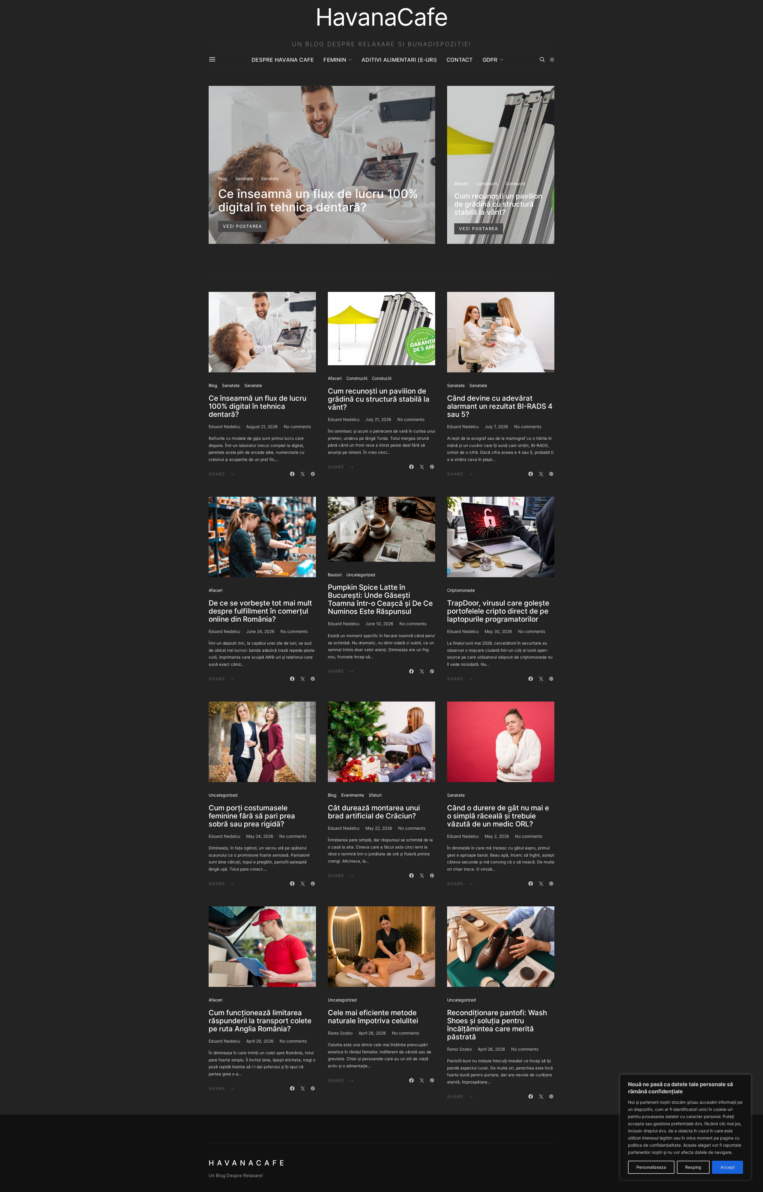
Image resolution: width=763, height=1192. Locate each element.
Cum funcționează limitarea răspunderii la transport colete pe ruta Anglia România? (260, 1020)
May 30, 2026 (498, 631)
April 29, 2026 (260, 1041)
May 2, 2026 (497, 836)
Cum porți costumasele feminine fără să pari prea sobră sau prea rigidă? (252, 816)
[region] (685, 1127)
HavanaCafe (248, 1163)
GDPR (490, 60)
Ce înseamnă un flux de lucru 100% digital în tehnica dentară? (318, 200)
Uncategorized (360, 574)
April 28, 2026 (372, 1032)
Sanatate (244, 178)
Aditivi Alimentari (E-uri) (399, 60)
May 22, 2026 (378, 828)
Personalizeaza (651, 1167)
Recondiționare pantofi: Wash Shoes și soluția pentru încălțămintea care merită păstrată (497, 1024)
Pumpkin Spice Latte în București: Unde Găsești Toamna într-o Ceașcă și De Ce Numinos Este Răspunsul (380, 599)
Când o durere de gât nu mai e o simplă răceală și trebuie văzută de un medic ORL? (498, 816)
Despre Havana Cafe (283, 60)
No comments (297, 426)
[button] (552, 59)
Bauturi (335, 574)
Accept (727, 1167)
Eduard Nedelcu (224, 426)
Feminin (334, 60)
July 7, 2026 (496, 426)
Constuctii (515, 183)
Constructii (486, 183)
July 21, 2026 (378, 419)
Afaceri (461, 183)
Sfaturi (375, 795)
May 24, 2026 (259, 836)
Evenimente (352, 795)
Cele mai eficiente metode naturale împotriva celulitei (373, 1016)
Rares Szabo (340, 1032)
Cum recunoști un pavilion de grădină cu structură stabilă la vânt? (498, 204)
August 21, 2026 (262, 426)
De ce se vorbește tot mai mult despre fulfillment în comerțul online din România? (260, 611)
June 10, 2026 (379, 623)
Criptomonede (461, 590)
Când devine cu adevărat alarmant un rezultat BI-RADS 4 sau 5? (500, 406)
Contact (459, 60)
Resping (693, 1167)
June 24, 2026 (260, 631)
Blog (222, 178)
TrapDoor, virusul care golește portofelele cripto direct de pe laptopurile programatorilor (498, 611)
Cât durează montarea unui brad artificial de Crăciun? (374, 812)
